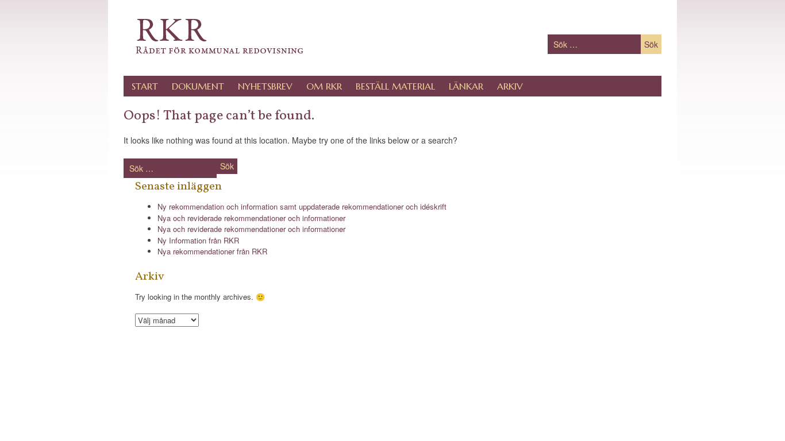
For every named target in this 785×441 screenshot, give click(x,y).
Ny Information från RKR (198, 240)
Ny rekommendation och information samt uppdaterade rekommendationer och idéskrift (302, 206)
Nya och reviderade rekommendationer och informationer (251, 217)
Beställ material (395, 86)
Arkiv (510, 86)
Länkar (466, 86)
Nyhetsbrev (265, 86)
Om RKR (324, 86)
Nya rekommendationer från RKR (212, 251)
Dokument (198, 86)
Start (145, 86)
